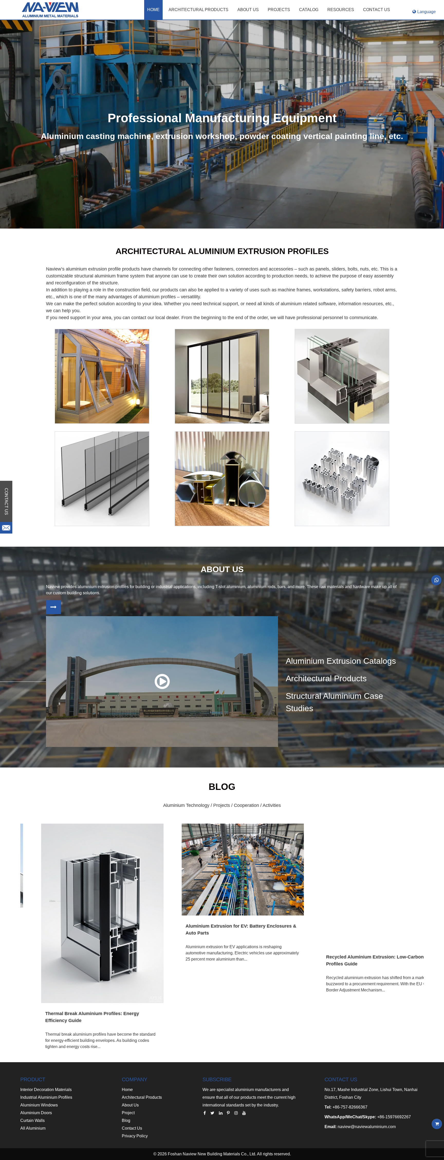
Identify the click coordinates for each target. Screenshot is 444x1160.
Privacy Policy (135, 1136)
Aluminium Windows (39, 1105)
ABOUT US (248, 9)
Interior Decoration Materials (46, 1089)
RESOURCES (340, 9)
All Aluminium (32, 1128)
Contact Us (132, 1128)
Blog (126, 1120)
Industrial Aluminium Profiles (46, 1097)
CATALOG (308, 9)
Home (153, 9)
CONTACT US (376, 9)
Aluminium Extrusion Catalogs (341, 661)
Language (426, 12)
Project (128, 1113)
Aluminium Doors (36, 1113)
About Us (130, 1105)
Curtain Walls (32, 1120)
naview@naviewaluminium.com (367, 1126)
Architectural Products (198, 9)
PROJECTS (279, 9)
